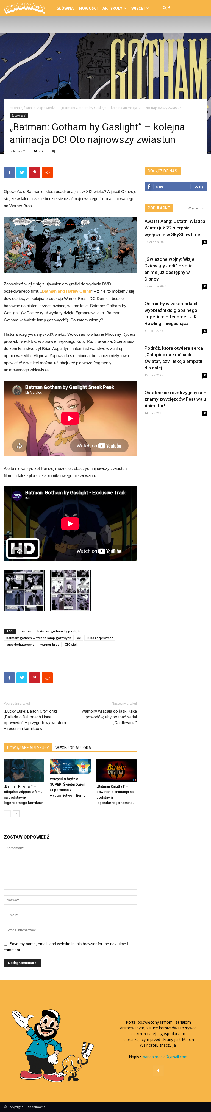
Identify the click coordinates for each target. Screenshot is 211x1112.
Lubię (199, 186)
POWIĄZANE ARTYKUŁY (28, 748)
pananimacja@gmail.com (165, 1056)
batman (25, 631)
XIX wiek (71, 644)
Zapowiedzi (46, 107)
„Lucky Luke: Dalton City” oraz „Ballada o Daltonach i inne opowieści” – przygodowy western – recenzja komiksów (35, 720)
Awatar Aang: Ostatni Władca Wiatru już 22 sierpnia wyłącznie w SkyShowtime (175, 228)
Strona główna (21, 107)
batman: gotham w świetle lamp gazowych (38, 638)
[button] (165, 8)
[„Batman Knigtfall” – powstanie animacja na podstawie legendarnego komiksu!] (116, 770)
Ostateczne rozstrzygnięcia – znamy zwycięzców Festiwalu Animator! (175, 399)
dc (79, 638)
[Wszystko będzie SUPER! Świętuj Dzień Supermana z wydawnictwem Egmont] (70, 766)
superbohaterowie (20, 644)
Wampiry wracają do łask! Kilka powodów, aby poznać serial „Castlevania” (109, 717)
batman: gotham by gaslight (59, 631)
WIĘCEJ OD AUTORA (73, 748)
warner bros (49, 644)
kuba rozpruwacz (100, 638)
